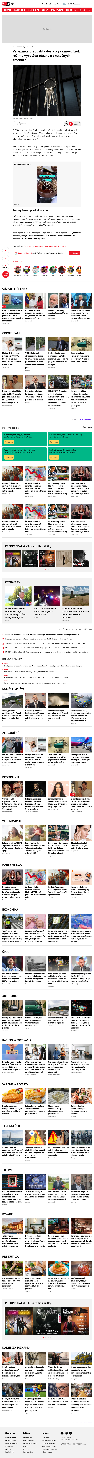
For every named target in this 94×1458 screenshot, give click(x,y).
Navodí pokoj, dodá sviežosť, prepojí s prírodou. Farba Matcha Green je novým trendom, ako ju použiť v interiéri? (35, 1241)
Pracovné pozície (10, 427)
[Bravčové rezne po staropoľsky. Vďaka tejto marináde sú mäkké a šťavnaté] (12, 1096)
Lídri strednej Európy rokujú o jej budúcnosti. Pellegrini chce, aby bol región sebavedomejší (57, 1195)
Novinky (27, 1028)
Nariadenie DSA (9, 1452)
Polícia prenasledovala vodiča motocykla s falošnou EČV (45, 611)
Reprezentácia (6, 984)
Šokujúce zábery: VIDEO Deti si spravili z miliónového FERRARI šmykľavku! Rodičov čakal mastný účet (45, 643)
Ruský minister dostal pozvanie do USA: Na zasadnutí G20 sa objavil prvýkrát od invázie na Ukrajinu (43, 666)
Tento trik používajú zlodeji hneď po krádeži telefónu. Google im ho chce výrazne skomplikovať (35, 1152)
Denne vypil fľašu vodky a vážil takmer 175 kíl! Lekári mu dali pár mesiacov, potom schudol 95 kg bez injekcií (58, 848)
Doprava (50, 1025)
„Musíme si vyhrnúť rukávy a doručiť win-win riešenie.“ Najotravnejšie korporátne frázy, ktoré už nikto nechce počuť (35, 1067)
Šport (45, 10)
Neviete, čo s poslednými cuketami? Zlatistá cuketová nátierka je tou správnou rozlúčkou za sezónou (58, 1283)
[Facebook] (62, 1433)
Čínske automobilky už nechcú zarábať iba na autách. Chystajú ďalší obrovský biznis (80, 1151)
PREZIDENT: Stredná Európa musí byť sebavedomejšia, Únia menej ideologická (15, 613)
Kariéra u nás (8, 1446)
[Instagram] (66, 1433)
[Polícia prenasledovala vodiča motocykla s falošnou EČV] (47, 596)
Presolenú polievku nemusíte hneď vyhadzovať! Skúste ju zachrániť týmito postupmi (34, 1283)
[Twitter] (70, 1433)
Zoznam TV (12, 582)
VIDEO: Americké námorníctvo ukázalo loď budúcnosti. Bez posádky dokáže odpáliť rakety (12, 1151)
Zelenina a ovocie (7, 1288)
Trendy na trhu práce (54, 1074)
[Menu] (89, 10)
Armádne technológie (8, 1158)
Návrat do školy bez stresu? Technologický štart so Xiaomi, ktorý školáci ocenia (80, 891)
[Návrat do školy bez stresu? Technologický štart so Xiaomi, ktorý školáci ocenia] (81, 877)
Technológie (11, 1126)
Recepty (27, 1291)
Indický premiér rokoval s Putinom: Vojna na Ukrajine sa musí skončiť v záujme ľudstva (12, 758)
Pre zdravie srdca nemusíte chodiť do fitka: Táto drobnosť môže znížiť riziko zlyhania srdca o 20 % (35, 848)
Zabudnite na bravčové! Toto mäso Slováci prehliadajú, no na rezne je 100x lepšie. (35, 1110)
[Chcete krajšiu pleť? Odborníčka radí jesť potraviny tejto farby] (81, 833)
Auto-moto (10, 996)
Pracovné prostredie (8, 1072)
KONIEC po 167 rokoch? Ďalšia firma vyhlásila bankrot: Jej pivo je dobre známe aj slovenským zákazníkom (46, 652)
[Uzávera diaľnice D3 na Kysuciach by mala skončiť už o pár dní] (58, 1008)
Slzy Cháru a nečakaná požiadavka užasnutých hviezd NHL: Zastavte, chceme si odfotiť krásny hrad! (58, 978)
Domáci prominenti (7, 811)
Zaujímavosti (57, 10)
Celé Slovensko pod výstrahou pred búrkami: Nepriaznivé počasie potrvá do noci (58, 714)
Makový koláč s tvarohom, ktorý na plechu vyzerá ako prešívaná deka (55, 1110)
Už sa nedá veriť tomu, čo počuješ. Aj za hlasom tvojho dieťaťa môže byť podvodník (58, 1151)
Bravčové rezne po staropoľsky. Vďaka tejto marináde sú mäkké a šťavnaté (12, 1110)
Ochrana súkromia (10, 1441)
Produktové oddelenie (49, 1441)
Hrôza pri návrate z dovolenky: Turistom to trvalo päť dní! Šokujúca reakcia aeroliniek (38, 639)
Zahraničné (19, 10)
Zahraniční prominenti (31, 811)
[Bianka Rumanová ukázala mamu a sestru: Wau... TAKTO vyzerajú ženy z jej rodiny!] (58, 789)
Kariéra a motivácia (16, 1040)
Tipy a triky (5, 1030)
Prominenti (33, 10)
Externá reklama (28, 1441)
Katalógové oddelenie (49, 1446)
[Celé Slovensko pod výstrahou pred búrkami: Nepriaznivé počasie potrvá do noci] (58, 700)
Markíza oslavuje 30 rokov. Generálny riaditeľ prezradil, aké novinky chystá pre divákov (81, 1195)
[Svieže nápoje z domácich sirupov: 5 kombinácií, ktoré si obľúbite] (81, 1096)
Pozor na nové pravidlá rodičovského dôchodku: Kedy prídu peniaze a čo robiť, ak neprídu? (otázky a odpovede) (35, 936)
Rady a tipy (74, 1116)
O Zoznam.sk (10, 1433)
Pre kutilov (10, 1256)
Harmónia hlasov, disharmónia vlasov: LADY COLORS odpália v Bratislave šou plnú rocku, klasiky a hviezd (80, 488)
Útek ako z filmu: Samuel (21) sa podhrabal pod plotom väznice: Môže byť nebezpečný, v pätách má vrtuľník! (12, 315)
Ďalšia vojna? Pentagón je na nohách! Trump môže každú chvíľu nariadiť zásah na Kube (80, 314)
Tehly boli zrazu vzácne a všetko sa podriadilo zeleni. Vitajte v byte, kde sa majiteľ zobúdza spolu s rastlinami (81, 1241)
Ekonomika (71, 10)
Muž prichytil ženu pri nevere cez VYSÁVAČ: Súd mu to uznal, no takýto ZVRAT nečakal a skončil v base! (34, 759)
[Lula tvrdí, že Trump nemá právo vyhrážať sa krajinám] (58, 301)
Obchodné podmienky (30, 1443)
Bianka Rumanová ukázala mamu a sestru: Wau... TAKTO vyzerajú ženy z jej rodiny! (57, 803)
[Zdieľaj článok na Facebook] (5, 258)
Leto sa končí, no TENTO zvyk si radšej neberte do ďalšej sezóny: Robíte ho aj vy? (12, 847)
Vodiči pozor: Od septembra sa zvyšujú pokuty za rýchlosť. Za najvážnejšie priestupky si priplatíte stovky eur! (12, 936)
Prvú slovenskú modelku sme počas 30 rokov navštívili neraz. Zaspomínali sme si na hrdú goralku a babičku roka (12, 1196)
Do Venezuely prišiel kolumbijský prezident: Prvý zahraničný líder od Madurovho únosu (35, 314)
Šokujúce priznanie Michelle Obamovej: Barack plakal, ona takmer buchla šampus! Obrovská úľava (34, 804)
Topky (24, 47)
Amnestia (39, 246)
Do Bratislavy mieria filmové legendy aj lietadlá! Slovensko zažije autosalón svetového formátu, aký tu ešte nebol (57, 488)
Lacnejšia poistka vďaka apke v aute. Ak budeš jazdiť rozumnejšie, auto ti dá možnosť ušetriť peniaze (12, 1023)
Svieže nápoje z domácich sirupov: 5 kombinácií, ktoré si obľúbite (79, 1110)
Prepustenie (29, 246)
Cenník (25, 1446)
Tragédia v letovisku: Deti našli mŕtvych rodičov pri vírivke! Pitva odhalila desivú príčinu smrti (42, 634)
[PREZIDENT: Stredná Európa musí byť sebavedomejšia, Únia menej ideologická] (18, 596)
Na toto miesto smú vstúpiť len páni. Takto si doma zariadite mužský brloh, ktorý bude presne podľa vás (58, 1241)
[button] (71, 124)
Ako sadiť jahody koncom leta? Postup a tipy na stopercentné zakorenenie (12, 1282)
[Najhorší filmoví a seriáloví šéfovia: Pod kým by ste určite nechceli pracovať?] (81, 1052)
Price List (26, 1449)
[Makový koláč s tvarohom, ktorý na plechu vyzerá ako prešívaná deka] (58, 1096)
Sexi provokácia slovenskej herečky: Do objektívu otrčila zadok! (29, 671)
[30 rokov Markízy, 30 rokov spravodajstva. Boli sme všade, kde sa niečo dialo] (35, 1182)
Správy (7, 620)
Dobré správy (12, 865)
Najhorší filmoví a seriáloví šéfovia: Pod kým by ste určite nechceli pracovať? (80, 1066)
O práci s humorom (30, 1074)
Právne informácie (10, 1438)
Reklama (26, 1433)
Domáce (7, 10)
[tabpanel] (47, 643)
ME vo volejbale (75, 984)
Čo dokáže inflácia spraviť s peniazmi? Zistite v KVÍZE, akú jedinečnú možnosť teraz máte (35, 488)
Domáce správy (13, 689)
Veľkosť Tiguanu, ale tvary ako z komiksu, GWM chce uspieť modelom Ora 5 (33, 1022)
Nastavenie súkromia (11, 1443)
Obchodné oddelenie (48, 1443)
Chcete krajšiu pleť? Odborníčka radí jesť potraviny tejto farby (79, 845)
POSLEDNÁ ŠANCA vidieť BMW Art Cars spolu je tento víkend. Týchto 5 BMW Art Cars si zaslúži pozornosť (81, 1023)
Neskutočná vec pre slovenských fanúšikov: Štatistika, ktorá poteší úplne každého (11, 487)
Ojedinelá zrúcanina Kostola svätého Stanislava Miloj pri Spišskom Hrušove (75, 613)
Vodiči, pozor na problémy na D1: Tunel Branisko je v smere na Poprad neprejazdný (11, 714)
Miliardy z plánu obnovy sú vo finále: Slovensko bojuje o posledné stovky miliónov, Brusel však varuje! (81, 936)
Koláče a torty (52, 1116)
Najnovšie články (12, 659)
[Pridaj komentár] (5, 250)
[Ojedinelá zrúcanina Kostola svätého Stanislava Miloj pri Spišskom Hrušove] (75, 596)
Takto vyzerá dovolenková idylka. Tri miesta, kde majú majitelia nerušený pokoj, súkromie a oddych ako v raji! (11, 1241)
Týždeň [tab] (88, 629)
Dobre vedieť (6, 493)
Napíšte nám (8, 1449)
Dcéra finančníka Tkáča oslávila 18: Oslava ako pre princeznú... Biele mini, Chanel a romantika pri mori (45, 647)
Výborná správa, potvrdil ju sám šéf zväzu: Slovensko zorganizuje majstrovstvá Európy (81, 977)
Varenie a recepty (15, 1084)
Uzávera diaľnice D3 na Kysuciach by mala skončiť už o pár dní (57, 1020)
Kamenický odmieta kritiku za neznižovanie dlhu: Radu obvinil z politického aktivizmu (38, 677)
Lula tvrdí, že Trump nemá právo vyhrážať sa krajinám (58, 313)
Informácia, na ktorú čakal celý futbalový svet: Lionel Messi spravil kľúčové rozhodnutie (12, 977)
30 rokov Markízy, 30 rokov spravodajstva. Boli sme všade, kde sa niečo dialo (35, 1195)
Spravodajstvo (46, 1438)
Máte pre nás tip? (47, 1452)
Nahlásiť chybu (18, 261)
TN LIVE (7, 1170)
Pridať (75, 253)
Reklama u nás (27, 1438)
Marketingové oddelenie (49, 1449)
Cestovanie (65, 620)
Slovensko (28, 984)
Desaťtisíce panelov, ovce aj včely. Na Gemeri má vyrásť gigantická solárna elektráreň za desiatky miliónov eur (58, 936)
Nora (59, 4)
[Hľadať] (84, 10)
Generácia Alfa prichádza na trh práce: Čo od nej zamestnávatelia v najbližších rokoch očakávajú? (58, 1067)
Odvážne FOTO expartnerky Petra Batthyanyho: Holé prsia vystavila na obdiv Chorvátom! (12, 804)
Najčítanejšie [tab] (66, 629)
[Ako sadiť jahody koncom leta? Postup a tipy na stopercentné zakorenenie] (12, 1268)
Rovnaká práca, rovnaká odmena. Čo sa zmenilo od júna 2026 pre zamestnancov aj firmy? (11, 1066)
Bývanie (7, 1214)
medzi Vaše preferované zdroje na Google (40, 253)
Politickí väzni (60, 246)
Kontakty (45, 1433)
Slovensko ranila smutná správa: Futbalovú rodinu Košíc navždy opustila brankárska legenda (35, 977)
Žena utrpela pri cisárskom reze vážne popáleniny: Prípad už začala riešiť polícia (35, 683)
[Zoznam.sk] (67, 1445)
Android (27, 1160)
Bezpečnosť (51, 1158)
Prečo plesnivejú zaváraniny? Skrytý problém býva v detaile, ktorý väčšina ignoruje (80, 1282)
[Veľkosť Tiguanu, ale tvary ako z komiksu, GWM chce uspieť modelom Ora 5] (35, 1008)
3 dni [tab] (78, 629)
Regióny (73, 723)
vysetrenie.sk (29, 856)
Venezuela (48, 246)
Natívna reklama (28, 1452)
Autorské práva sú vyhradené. (70, 1440)
